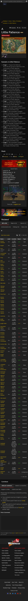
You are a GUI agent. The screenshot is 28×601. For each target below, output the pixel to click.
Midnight (4, 570)
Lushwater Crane (2, 365)
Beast (24, 249)
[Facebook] (15, 593)
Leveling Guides (6, 555)
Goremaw (2, 316)
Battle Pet (24, 434)
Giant (24, 241)
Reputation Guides (19, 562)
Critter (24, 398)
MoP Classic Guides (20, 548)
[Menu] (1, 1)
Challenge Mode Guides (21, 570)
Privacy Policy (21, 588)
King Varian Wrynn (3, 327)
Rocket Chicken (2, 434)
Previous (5, 156)
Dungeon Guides (19, 555)
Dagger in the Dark (14, 361)
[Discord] (8, 593)
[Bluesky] (13, 593)
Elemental (25, 245)
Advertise (8, 585)
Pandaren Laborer (2, 401)
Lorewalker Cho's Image (3, 360)
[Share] (26, 1)
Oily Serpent (3, 398)
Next (15, 156)
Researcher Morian (3, 420)
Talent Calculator (6, 565)
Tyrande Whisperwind (3, 461)
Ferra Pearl (3, 294)
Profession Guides (6, 560)
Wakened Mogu (2, 472)
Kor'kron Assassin (2, 337)
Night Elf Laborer (2, 376)
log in (13, 532)
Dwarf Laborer (2, 265)
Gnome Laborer (2, 297)
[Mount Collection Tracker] (14, 212)
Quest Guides (18, 560)
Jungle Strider (3, 323)
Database (5, 21)
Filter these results (5, 235)
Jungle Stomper (2, 319)
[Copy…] (17, 235)
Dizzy (1, 257)
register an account (19, 532)
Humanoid (24, 254)
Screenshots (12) (14, 185)
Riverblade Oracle (2, 427)
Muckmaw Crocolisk (2, 372)
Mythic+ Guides (6, 558)
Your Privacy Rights (17, 585)
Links (24, 27)
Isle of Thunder (14, 446)
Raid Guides (5, 562)
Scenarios (5, 23)
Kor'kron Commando (3, 340)
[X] (10, 593)
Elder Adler (2, 283)
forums (20, 507)
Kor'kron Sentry (2, 351)
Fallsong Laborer (2, 287)
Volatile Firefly (2, 468)
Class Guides (5, 550)
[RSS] (20, 593)
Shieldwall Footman (2, 444)
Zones (10, 21)
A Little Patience (12, 23)
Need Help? (7, 582)
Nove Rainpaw (2, 394)
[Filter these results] (20, 235)
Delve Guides (5, 553)
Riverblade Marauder (2, 423)
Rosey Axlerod (2, 438)
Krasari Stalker (2, 355)
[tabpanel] (14, 356)
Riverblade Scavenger (2, 431)
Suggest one (17, 204)
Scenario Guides (19, 567)
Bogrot (2, 245)
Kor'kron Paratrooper (3, 347)
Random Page (6, 588)
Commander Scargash (3, 254)
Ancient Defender (2, 242)
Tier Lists (4, 567)
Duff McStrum (2, 261)
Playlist (22, 156)
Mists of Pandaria (17, 21)
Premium (14, 588)
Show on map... (6, 35)
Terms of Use (14, 590)
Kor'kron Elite (3, 344)
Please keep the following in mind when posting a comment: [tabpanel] (14, 513)
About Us (21, 582)
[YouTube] (18, 593)
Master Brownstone (3, 369)
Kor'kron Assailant (2, 333)
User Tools (14, 582)
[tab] (4, 223)
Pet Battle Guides (19, 565)
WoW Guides (5, 548)
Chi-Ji (1, 248)
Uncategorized (25, 472)
